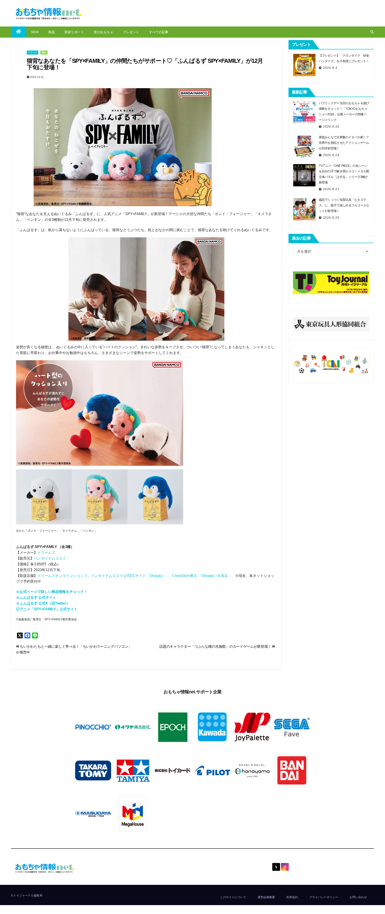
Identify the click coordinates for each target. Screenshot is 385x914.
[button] (372, 32)
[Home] (18, 32)
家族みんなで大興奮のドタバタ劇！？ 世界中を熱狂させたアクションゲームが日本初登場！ (344, 142)
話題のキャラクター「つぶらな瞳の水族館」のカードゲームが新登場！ (215, 646)
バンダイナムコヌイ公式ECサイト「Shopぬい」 (130, 576)
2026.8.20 (331, 217)
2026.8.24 (331, 155)
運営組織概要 (266, 897)
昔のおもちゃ (103, 32)
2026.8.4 (330, 67)
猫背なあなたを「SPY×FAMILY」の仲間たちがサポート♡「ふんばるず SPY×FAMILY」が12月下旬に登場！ (145, 64)
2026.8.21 (331, 189)
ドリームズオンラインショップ (62, 576)
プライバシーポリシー (323, 897)
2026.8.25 (331, 126)
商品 (51, 32)
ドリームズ (46, 552)
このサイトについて (233, 897)
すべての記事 (158, 32)
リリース (32, 52)
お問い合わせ (358, 897)
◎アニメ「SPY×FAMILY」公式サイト (47, 609)
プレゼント (131, 32)
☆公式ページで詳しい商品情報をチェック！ (51, 592)
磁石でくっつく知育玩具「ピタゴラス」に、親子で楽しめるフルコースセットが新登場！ (344, 205)
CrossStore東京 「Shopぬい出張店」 (201, 576)
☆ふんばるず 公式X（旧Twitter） (43, 603)
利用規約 (292, 897)
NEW (35, 32)
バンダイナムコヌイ (50, 558)
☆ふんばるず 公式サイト (36, 597)
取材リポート (74, 32)
